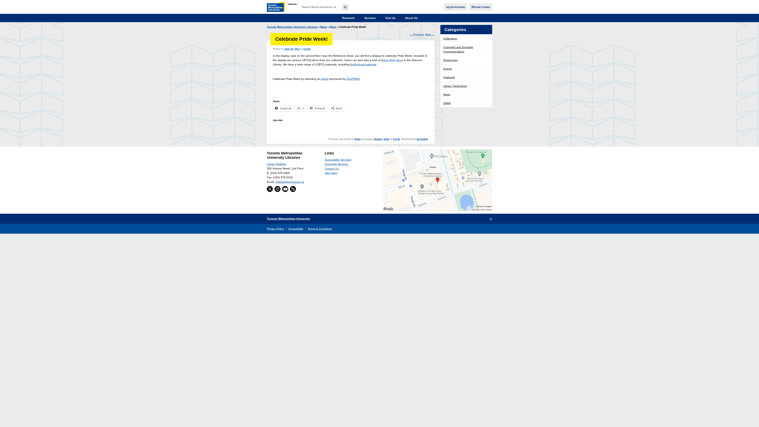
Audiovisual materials (363, 64)
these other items (392, 60)
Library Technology (455, 86)
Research (348, 18)
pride (386, 139)
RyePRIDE (353, 78)
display (378, 139)
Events (447, 68)
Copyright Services (336, 164)
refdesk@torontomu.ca (289, 181)
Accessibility (295, 228)
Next (429, 34)
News (323, 27)
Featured (449, 77)
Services (369, 18)
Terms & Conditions (320, 228)
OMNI (447, 103)
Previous (417, 34)
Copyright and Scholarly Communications (458, 49)
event (324, 78)
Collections (450, 38)
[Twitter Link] (270, 189)
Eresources (450, 60)
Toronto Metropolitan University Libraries (292, 27)
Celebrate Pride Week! (301, 39)
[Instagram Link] (277, 189)
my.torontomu (455, 7)
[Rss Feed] (293, 189)
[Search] (345, 7)
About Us (411, 18)
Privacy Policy (275, 228)
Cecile (307, 49)
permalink (422, 139)
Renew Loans (481, 7)
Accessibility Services (338, 159)
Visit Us (390, 18)
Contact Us (332, 168)
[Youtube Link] (285, 189)
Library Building (276, 164)
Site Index (331, 173)
